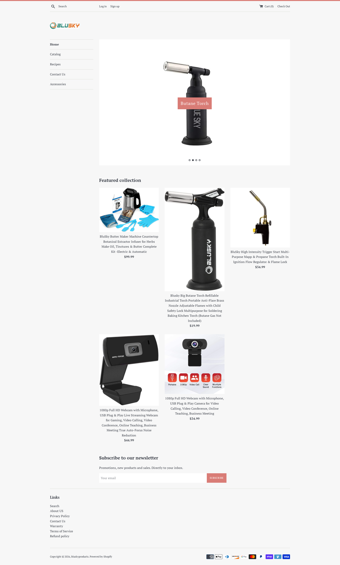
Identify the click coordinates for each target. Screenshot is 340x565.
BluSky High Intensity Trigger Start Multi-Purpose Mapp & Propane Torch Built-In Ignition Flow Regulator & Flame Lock (260, 257)
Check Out (283, 6)
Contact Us (57, 74)
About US (56, 511)
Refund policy (59, 536)
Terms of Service (61, 531)
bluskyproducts (80, 556)
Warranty (56, 526)
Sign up (114, 6)
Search (54, 506)
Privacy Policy (60, 516)
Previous (107, 103)
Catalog (55, 54)
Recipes (55, 64)
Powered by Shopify (101, 556)
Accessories (58, 84)
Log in (103, 6)
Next (281, 103)
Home (54, 44)
